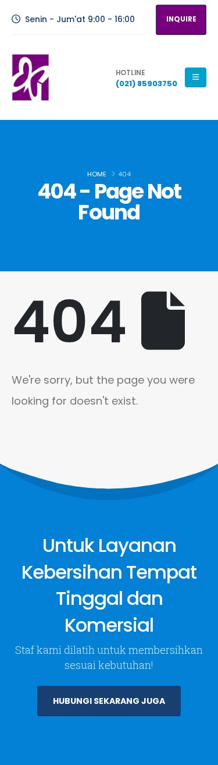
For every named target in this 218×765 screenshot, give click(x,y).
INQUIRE (181, 19)
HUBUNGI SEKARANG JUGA (109, 701)
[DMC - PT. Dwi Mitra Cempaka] (30, 77)
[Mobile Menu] (195, 77)
